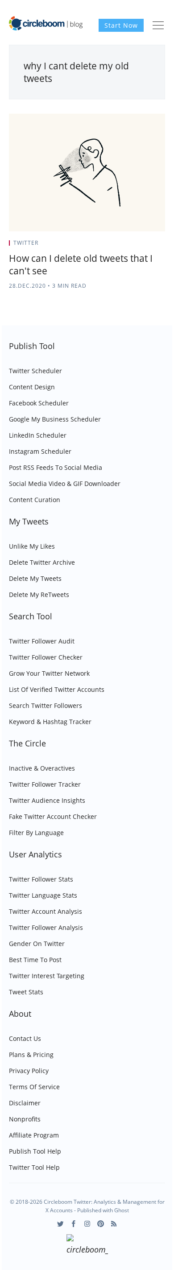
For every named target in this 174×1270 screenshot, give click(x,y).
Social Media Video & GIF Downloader (64, 483)
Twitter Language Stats (43, 895)
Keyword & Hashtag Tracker (50, 721)
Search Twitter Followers (45, 705)
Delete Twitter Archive (42, 562)
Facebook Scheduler (39, 403)
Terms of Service (34, 1086)
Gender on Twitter (37, 943)
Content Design (32, 387)
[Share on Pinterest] (162, 245)
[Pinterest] (100, 1223)
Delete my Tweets (35, 578)
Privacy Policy (29, 1070)
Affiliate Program (34, 1135)
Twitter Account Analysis (45, 911)
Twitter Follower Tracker (45, 784)
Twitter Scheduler (35, 371)
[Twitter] (60, 1223)
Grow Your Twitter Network (49, 673)
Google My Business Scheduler (55, 419)
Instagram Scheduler (40, 451)
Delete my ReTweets (39, 594)
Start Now (121, 25)
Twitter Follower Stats (41, 879)
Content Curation (34, 499)
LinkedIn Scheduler (37, 435)
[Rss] (114, 1223)
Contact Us (25, 1038)
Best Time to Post (35, 959)
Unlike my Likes (32, 546)
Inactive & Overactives (42, 768)
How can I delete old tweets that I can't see (81, 264)
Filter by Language (36, 832)
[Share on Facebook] (141, 245)
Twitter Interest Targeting (46, 976)
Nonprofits (25, 1119)
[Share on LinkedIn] (152, 245)
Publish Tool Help (35, 1151)
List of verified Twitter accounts (56, 689)
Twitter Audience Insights (47, 800)
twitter (25, 243)
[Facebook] (73, 1223)
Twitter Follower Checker (46, 657)
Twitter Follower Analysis (46, 927)
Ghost (121, 1210)
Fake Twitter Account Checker (53, 816)
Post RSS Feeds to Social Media (55, 467)
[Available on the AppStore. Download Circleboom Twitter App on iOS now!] (87, 1245)
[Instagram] (87, 1223)
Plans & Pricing (31, 1054)
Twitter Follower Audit (42, 641)
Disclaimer (25, 1103)
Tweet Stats (26, 992)
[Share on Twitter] (130, 245)
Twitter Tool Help (34, 1167)
